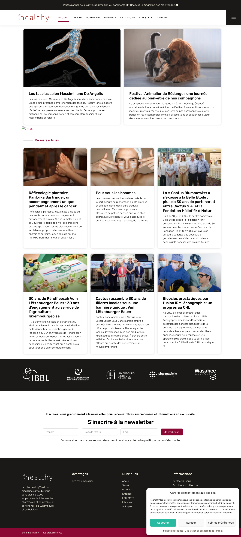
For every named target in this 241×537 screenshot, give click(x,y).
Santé (77, 17)
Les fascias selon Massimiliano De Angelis (66, 93)
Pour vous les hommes (115, 193)
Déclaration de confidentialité (199, 530)
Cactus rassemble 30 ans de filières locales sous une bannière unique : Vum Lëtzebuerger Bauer (121, 305)
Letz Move (127, 17)
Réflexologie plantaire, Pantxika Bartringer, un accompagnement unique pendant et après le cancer (53, 199)
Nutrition (93, 17)
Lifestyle (146, 17)
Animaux (163, 17)
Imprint (219, 530)
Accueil (63, 17)
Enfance (110, 17)
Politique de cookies (173, 530)
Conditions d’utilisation (185, 485)
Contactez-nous (182, 481)
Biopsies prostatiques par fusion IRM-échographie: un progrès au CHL (187, 302)
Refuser (191, 522)
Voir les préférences (221, 522)
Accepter (163, 522)
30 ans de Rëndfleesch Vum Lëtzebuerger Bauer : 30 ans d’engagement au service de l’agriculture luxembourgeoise (54, 307)
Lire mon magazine (83, 481)
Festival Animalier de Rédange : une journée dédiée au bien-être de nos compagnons (168, 95)
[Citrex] (27, 128)
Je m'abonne (171, 431)
